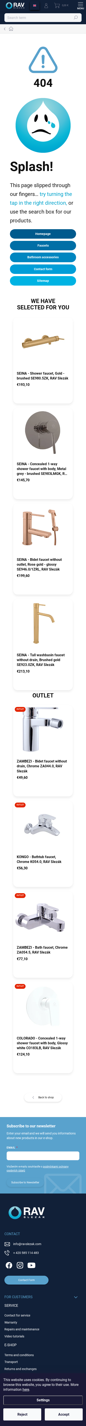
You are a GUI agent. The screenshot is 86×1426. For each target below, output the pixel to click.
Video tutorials (14, 1336)
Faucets (43, 245)
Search (76, 17)
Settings (43, 1400)
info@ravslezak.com (27, 1244)
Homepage (43, 234)
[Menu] (80, 5)
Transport (11, 1362)
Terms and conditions (19, 1355)
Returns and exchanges (20, 1369)
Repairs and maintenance (21, 1329)
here (25, 1389)
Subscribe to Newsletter (25, 1182)
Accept (63, 1414)
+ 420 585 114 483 (26, 1253)
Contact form (43, 269)
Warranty (10, 1322)
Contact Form (26, 1280)
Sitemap (43, 281)
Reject (22, 1414)
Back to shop (46, 1097)
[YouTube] (31, 1264)
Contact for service (17, 1315)
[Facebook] (8, 1264)
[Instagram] (19, 1264)
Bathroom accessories (43, 257)
